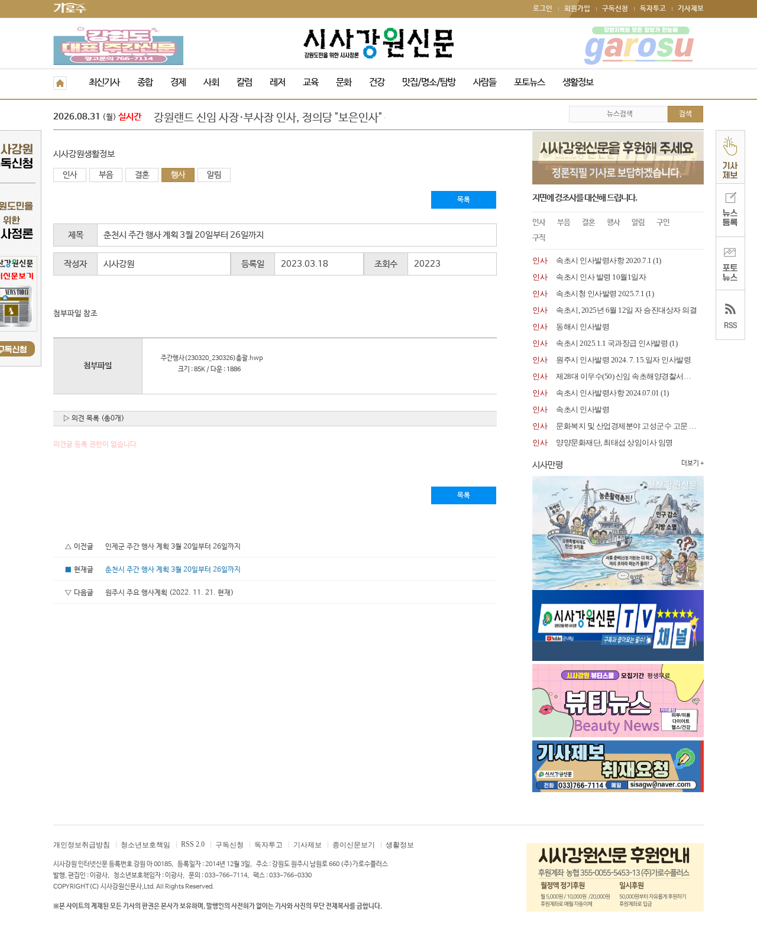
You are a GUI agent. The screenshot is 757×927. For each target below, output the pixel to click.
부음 (106, 175)
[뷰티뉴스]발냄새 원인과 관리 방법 (232, 118)
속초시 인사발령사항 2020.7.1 (604, 260)
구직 (538, 238)
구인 (662, 222)
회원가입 (577, 9)
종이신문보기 (353, 845)
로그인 (542, 9)
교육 (310, 82)
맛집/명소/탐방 (428, 82)
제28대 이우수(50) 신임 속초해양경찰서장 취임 (631, 376)
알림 (214, 175)
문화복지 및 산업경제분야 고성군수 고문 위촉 (630, 426)
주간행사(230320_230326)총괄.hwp (209, 358)
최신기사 (104, 82)
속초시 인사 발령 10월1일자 (601, 277)
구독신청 (615, 9)
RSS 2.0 (193, 844)
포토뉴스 (529, 82)
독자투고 (653, 9)
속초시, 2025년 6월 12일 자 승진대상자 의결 (626, 310)
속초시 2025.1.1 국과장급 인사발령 (612, 343)
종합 (145, 82)
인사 (70, 175)
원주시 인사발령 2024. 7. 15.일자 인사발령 (623, 359)
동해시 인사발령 (582, 326)
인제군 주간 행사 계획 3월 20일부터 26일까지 (173, 547)
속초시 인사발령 (582, 409)
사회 (211, 82)
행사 (178, 175)
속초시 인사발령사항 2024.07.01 (607, 392)
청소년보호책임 (145, 845)
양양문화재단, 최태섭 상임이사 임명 (614, 442)
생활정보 (577, 82)
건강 (376, 82)
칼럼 (244, 82)
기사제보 (691, 9)
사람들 (484, 82)
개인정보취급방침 (81, 845)
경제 (178, 82)
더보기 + (692, 463)
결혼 (142, 175)
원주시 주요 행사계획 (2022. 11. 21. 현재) (169, 593)
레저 (277, 82)
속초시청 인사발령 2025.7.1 (600, 293)
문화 (343, 82)
